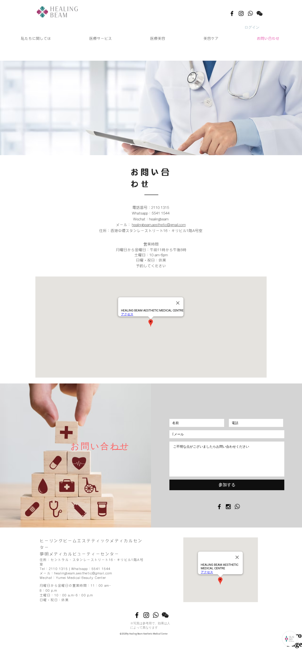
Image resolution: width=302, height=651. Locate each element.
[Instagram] (241, 13)
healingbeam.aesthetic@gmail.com (159, 224)
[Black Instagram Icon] (228, 506)
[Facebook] (232, 13)
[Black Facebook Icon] (219, 506)
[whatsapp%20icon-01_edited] (250, 13)
